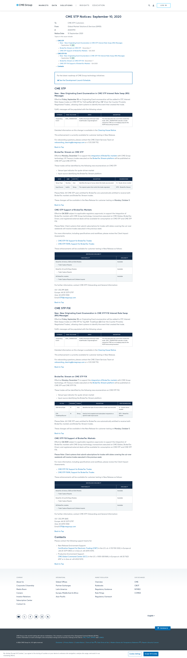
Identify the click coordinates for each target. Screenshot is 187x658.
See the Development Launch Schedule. (75, 80)
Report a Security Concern (150, 642)
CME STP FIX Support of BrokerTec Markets (75, 63)
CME (136, 582)
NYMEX (138, 589)
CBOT (137, 586)
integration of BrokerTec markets (104, 156)
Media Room (21, 589)
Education (99, 5)
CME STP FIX (62, 53)
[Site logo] (24, 5)
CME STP (61, 40)
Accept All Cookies (151, 654)
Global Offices (61, 582)
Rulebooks (99, 586)
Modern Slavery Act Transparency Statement (125, 642)
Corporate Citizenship (25, 586)
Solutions (66, 5)
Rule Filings (99, 593)
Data (54, 5)
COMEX (138, 593)
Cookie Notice (79, 642)
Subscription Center (24, 600)
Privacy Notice (68, 642)
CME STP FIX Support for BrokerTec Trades (75, 241)
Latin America (61, 589)
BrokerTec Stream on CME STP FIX (72, 61)
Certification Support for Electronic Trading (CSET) (78, 548)
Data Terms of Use (103, 642)
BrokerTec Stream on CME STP (70, 48)
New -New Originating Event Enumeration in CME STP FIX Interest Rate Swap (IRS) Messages (92, 56)
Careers (19, 593)
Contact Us (20, 604)
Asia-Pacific (60, 597)
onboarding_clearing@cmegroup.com (70, 142)
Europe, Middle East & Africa (67, 593)
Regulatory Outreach (103, 597)
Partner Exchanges (63, 586)
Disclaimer (59, 642)
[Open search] (149, 5)
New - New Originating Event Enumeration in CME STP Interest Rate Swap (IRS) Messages (91, 43)
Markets (44, 5)
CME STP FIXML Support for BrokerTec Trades (76, 244)
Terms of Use (90, 642)
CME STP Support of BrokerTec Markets (73, 51)
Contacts (61, 66)
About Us (20, 582)
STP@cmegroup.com (67, 298)
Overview (99, 582)
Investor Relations (23, 597)
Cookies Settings (134, 654)
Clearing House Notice (107, 130)
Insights (84, 5)
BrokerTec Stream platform (103, 158)
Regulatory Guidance (103, 589)
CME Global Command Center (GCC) (73, 556)
